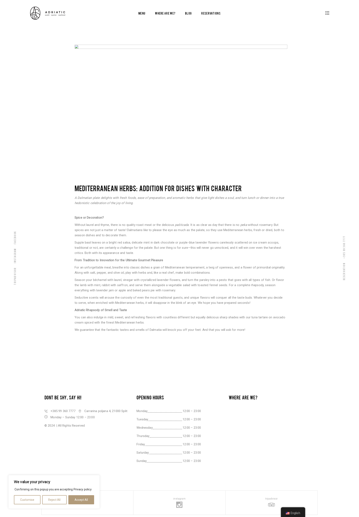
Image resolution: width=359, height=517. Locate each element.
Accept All (81, 499)
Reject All (54, 499)
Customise (27, 499)
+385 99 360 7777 (343, 247)
